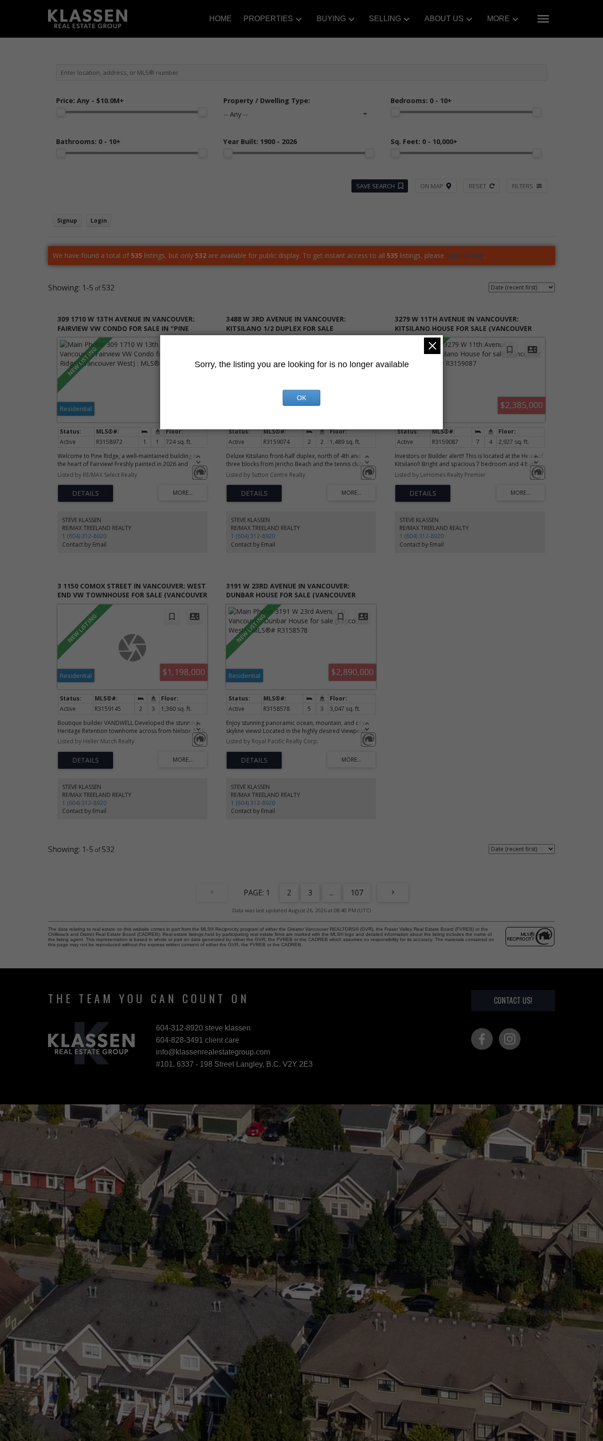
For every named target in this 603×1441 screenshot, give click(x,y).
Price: (90, 100)
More (498, 19)
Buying (331, 19)
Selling (385, 19)
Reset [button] (477, 186)
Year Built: (260, 141)
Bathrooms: (88, 141)
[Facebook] (482, 1039)
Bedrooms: (421, 100)
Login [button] (98, 221)
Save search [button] (375, 186)
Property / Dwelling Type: (266, 100)
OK (301, 398)
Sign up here (465, 255)
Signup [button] (67, 221)
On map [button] (431, 186)
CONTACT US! (513, 1000)
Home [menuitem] (220, 19)
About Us (444, 19)
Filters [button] (522, 186)
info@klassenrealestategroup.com (213, 1052)
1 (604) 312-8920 (84, 536)
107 (356, 892)
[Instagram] (510, 1039)
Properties (268, 19)
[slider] (60, 112)
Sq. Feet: (424, 141)
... (331, 892)
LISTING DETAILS (85, 493)
